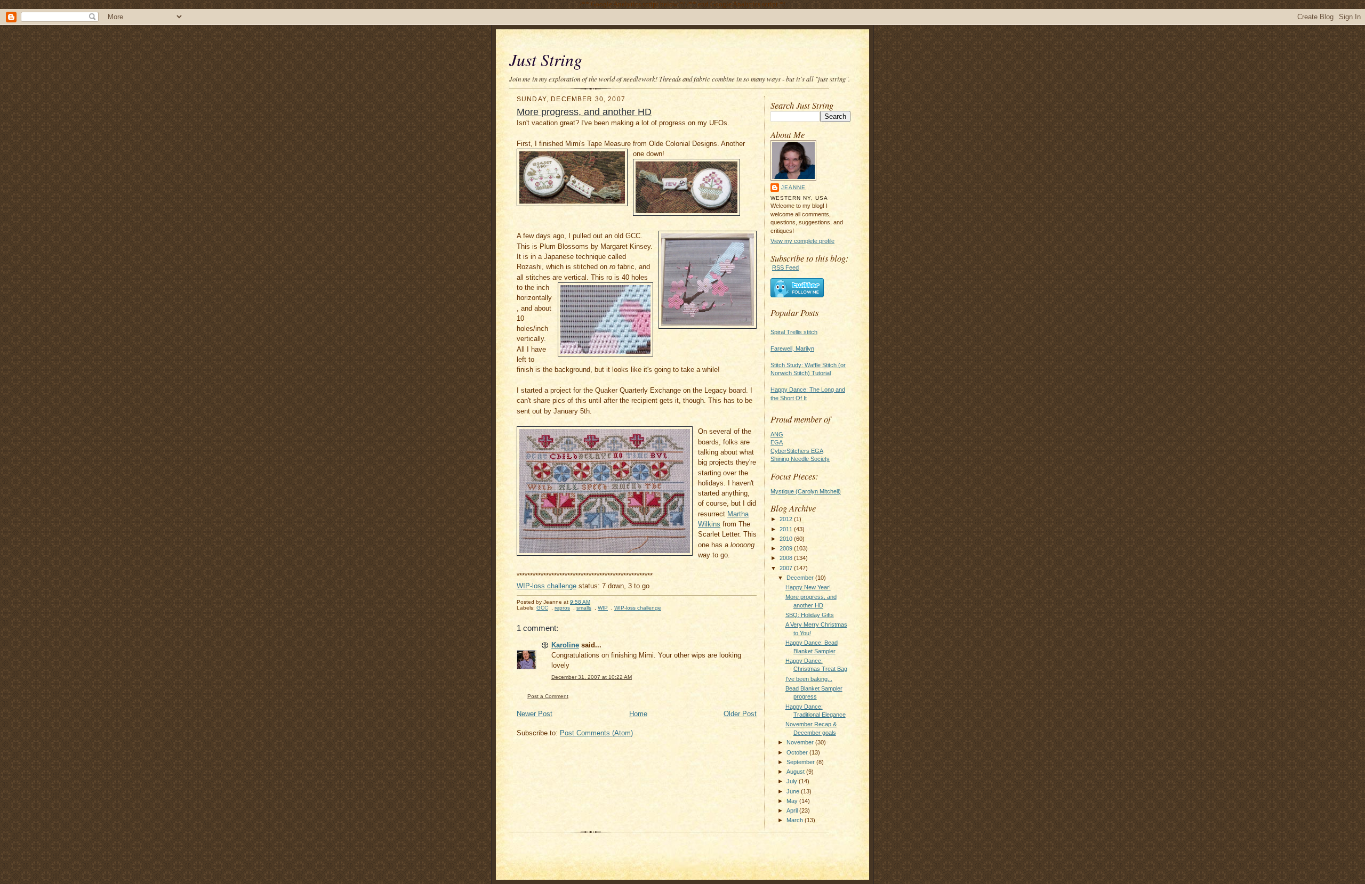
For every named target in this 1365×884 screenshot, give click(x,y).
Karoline (565, 645)
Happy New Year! (808, 587)
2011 (787, 529)
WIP (603, 608)
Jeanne (793, 187)
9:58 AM (580, 602)
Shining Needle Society (800, 459)
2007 (787, 568)
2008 (787, 558)
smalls (583, 608)
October (797, 752)
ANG (776, 434)
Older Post (740, 714)
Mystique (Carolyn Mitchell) (805, 491)
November (800, 742)
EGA (776, 442)
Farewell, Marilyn (792, 348)
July (792, 781)
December (800, 577)
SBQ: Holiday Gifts (809, 615)
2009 (787, 548)
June (793, 791)
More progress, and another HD (584, 112)
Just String (545, 59)
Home (638, 714)
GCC (542, 608)
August (796, 771)
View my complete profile (802, 241)
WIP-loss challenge (546, 586)
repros (562, 608)
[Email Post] (596, 602)
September (801, 762)
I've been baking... (808, 679)
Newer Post (534, 714)
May (792, 801)
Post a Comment (547, 696)
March (795, 820)
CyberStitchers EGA (796, 451)
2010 (787, 539)
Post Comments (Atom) (596, 733)
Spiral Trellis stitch (793, 332)
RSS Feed (785, 267)
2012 (787, 519)
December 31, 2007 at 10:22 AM (591, 677)
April (792, 810)
